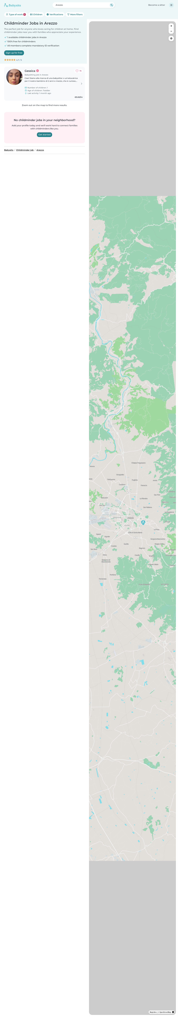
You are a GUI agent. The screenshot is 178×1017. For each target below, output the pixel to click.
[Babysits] (12, 5)
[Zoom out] (171, 31)
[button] (143, 522)
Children (37, 14)
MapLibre (153, 1012)
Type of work (16, 14)
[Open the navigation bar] (171, 5)
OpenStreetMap (165, 1012)
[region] (132, 518)
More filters (76, 14)
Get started (44, 134)
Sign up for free (14, 53)
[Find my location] (171, 38)
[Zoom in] (171, 26)
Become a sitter (156, 5)
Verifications (56, 14)
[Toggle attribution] (173, 1012)
